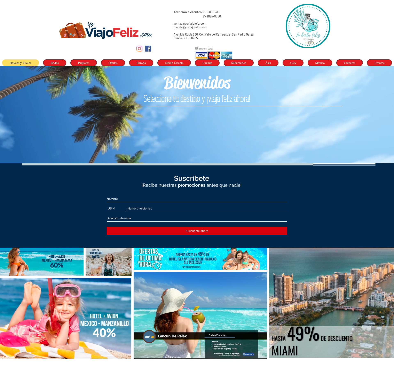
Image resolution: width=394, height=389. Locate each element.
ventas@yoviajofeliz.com (190, 23)
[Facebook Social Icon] (148, 49)
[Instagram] (139, 49)
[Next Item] (387, 303)
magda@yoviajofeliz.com (190, 27)
